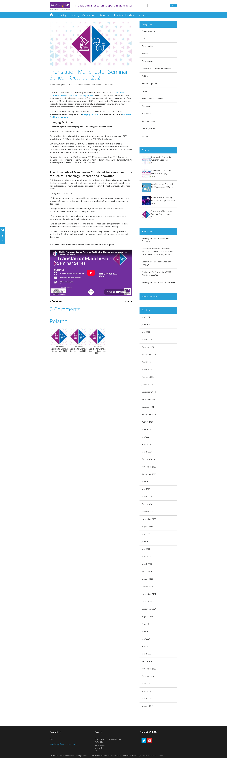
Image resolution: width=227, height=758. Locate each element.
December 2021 (149, 586)
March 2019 (147, 698)
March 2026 (147, 339)
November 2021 (149, 594)
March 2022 (147, 564)
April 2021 (146, 646)
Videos (98, 84)
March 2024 (147, 451)
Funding (62, 15)
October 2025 (148, 347)
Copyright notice (81, 755)
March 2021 (147, 653)
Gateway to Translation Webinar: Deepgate (161, 158)
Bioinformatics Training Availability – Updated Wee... (163, 199)
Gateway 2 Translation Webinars (156, 68)
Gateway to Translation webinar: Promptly (161, 172)
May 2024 (146, 437)
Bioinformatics (148, 31)
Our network (89, 15)
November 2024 (149, 399)
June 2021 (146, 631)
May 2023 (146, 489)
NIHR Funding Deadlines (152, 98)
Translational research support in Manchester (51, 14)
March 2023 (147, 496)
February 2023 (148, 504)
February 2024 (148, 459)
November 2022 (149, 519)
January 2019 (147, 706)
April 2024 (146, 444)
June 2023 (146, 481)
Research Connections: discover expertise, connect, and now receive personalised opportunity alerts (157, 251)
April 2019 (146, 691)
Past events (78, 84)
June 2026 (146, 324)
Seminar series (89, 84)
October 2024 (148, 407)
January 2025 (147, 384)
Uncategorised (148, 128)
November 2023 (149, 466)
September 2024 (149, 414)
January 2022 (147, 579)
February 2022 (148, 571)
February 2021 (148, 661)
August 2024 (147, 422)
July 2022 (146, 534)
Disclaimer (54, 755)
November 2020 (149, 668)
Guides (145, 76)
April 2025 (146, 362)
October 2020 (148, 676)
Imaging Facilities (90, 114)
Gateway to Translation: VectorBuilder (159, 282)
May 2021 (146, 639)
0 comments (108, 84)
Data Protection (66, 755)
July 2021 (146, 624)
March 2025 (147, 369)
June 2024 (146, 429)
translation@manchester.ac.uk (63, 744)
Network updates (149, 83)
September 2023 (149, 474)
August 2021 (147, 616)
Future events (148, 61)
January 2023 (147, 511)
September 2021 (149, 609)
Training (74, 15)
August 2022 (147, 526)
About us (143, 15)
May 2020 (146, 683)
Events (145, 53)
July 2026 (146, 317)
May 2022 (146, 549)
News (144, 91)
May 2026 (146, 332)
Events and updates (124, 15)
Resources (105, 15)
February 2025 (148, 377)
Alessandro (56, 84)
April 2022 (146, 556)
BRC (143, 38)
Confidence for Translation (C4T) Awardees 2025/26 (163, 185)
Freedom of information (110, 755)
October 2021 (148, 601)
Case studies (147, 46)
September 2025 (149, 354)
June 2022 (146, 541)
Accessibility (94, 755)
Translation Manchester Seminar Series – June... (162, 212)
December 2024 (149, 392)
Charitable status (128, 755)
